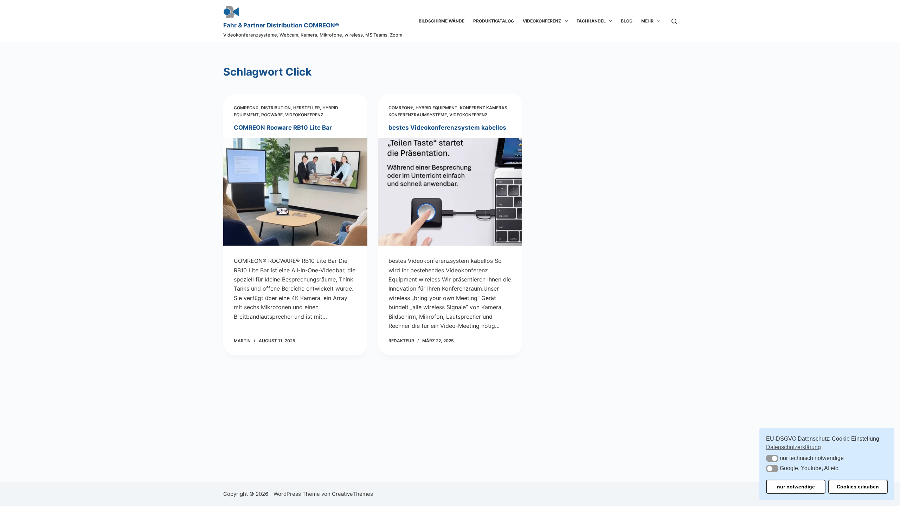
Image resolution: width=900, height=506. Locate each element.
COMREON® (246, 107)
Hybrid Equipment (436, 107)
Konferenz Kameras (483, 107)
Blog (626, 21)
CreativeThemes (352, 494)
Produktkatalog (493, 21)
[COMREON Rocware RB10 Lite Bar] (295, 192)
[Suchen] (674, 21)
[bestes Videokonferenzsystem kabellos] (450, 192)
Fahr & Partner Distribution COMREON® (281, 25)
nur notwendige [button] (796, 486)
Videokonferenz (542, 21)
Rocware (272, 114)
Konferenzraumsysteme (417, 114)
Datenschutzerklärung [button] (793, 447)
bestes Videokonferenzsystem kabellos (447, 127)
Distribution (276, 107)
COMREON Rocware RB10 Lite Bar (283, 127)
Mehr (647, 21)
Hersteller (306, 107)
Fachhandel (591, 21)
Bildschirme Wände (441, 21)
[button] (772, 458)
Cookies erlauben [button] (858, 486)
